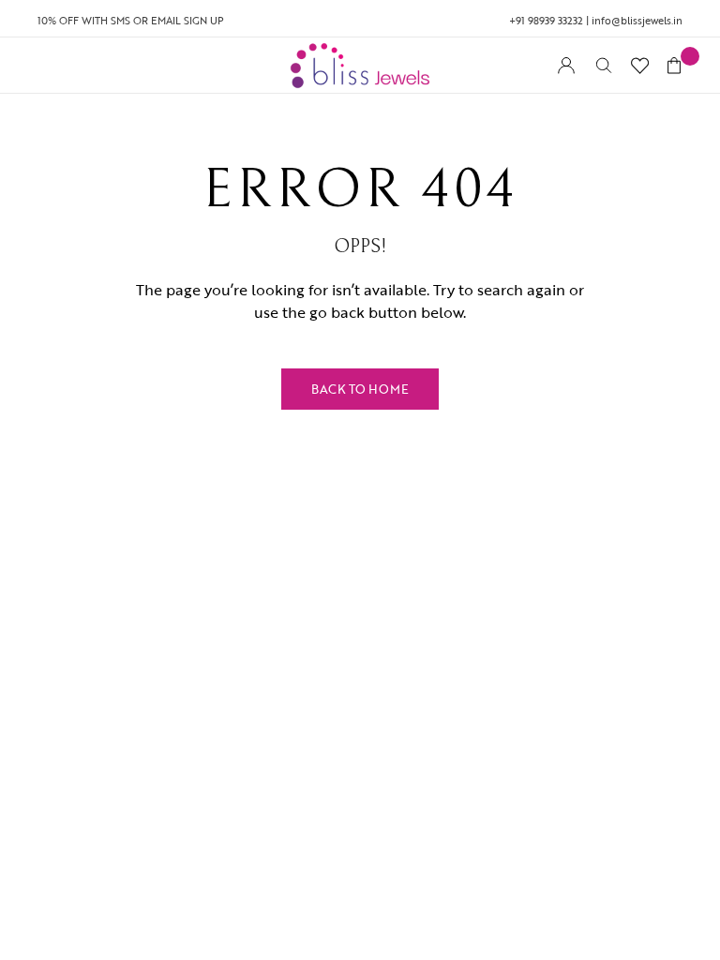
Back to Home (360, 389)
